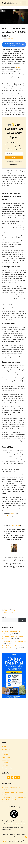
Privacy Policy (6, 757)
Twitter (12, 513)
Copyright (5, 762)
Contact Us (5, 752)
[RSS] (18, 777)
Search (4, 617)
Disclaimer (5, 765)
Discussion (5, 609)
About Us (5, 746)
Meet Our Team (6, 749)
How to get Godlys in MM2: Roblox (16, 529)
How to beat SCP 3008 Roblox (9, 612)
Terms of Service (7, 768)
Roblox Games (16, 525)
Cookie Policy (6, 754)
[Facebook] (15, 777)
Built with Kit (14, 164)
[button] (20, 3)
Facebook (7, 516)
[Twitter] (8, 777)
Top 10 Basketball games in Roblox (10, 610)
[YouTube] (12, 777)
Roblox (12, 609)
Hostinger (5, 841)
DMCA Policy (5, 760)
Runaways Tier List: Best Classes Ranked (14, 641)
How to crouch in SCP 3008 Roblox (16, 535)
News (9, 609)
